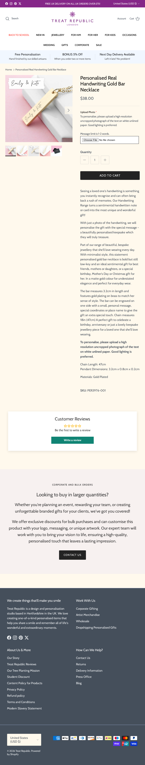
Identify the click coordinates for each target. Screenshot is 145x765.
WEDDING (49, 45)
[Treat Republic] (72, 18)
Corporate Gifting (87, 608)
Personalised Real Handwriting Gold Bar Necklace (40, 69)
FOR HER (93, 35)
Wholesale (82, 621)
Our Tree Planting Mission (23, 670)
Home (8, 69)
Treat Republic (23, 750)
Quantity (86, 152)
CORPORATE (82, 45)
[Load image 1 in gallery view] (38, 108)
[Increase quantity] (105, 160)
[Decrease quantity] (84, 160)
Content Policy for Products (24, 683)
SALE (99, 45)
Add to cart (110, 175)
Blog (79, 683)
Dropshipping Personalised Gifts (96, 627)
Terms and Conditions (21, 702)
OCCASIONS (129, 35)
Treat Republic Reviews (21, 664)
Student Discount (18, 677)
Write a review (72, 440)
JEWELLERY (57, 35)
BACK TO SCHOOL (19, 35)
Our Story (13, 658)
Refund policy (16, 695)
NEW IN (40, 35)
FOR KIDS (110, 35)
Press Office (84, 677)
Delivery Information (89, 670)
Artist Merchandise (88, 615)
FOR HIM (76, 35)
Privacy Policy (16, 689)
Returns (81, 664)
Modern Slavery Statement (24, 708)
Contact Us (83, 658)
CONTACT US (72, 555)
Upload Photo (87, 112)
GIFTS (65, 45)
